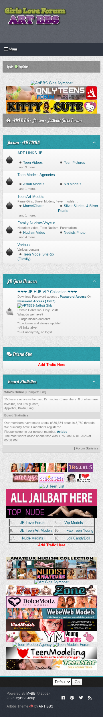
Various (23, 245)
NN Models (72, 184)
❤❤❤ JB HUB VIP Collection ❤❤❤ (47, 292)
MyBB (30, 693)
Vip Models (73, 523)
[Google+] (72, 697)
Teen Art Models (30, 196)
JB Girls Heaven (22, 281)
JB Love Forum (32, 523)
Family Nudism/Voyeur (36, 223)
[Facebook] (63, 697)
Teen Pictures (74, 163)
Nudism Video (34, 233)
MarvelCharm (33, 206)
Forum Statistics (87, 448)
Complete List (35, 392)
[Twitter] (81, 697)
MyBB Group (25, 698)
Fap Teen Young (79, 530)
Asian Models (33, 184)
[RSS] (90, 697)
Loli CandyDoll (78, 538)
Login (9, 67)
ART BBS (46, 706)
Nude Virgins (32, 538)
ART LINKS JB (30, 153)
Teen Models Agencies (36, 175)
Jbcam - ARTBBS (23, 142)
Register (23, 67)
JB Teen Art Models (36, 530)
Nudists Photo (75, 233)
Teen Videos (33, 163)
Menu (12, 49)
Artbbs (62, 431)
